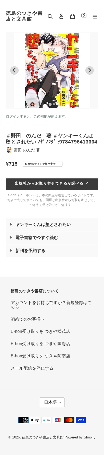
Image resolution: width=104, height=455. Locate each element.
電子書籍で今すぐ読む (36, 237)
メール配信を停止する (32, 368)
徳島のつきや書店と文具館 (24, 16)
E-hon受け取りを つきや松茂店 (40, 331)
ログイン (13, 116)
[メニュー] (95, 16)
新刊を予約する (30, 250)
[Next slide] (89, 70)
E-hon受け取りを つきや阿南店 (40, 356)
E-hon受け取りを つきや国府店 (40, 343)
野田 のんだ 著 (27, 150)
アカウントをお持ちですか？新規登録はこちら (51, 304)
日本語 (50, 402)
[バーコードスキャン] (83, 16)
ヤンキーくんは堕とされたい (43, 224)
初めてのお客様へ (28, 319)
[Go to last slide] (14, 70)
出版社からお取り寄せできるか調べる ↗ (52, 183)
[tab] (50, 104)
